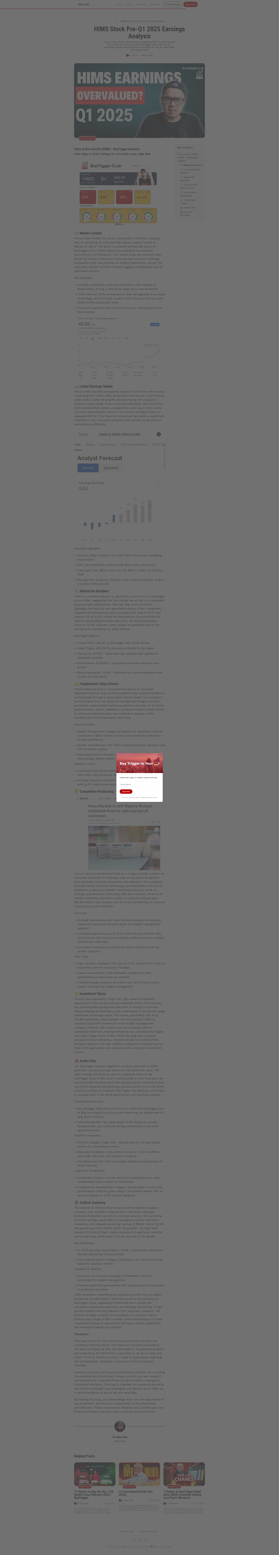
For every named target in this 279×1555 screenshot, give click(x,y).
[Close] (159, 756)
